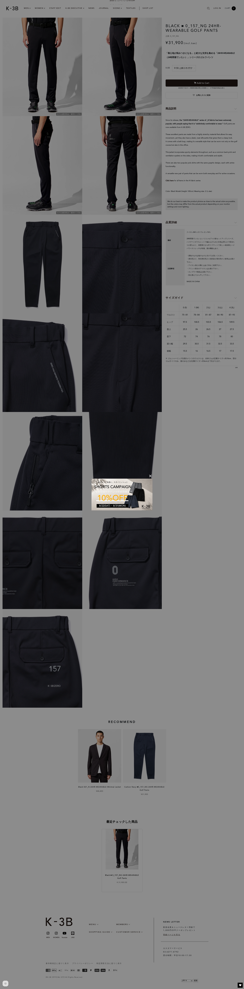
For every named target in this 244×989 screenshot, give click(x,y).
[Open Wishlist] (240, 985)
